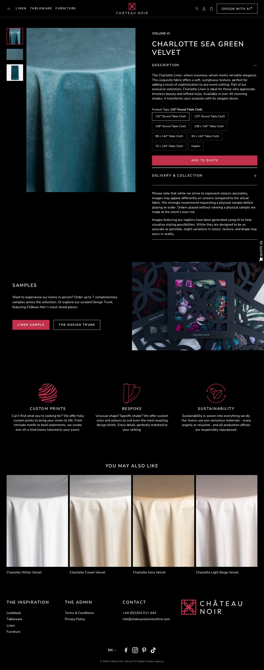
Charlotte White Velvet (24, 572)
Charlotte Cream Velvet (87, 572)
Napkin (195, 146)
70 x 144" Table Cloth (169, 146)
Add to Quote (204, 160)
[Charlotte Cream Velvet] (100, 521)
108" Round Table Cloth (170, 126)
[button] (9, 9)
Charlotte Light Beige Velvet (217, 572)
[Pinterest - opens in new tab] (144, 650)
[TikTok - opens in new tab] (153, 650)
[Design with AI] (237, 9)
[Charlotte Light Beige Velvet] (226, 521)
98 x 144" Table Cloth (169, 136)
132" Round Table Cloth (170, 116)
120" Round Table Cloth (209, 116)
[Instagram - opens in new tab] (135, 650)
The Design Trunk (77, 325)
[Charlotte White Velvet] (37, 521)
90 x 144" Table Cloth (205, 136)
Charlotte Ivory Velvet (149, 572)
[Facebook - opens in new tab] (126, 650)
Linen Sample (31, 325)
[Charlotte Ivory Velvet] (163, 521)
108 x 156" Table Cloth (209, 126)
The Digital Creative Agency (148, 661)
